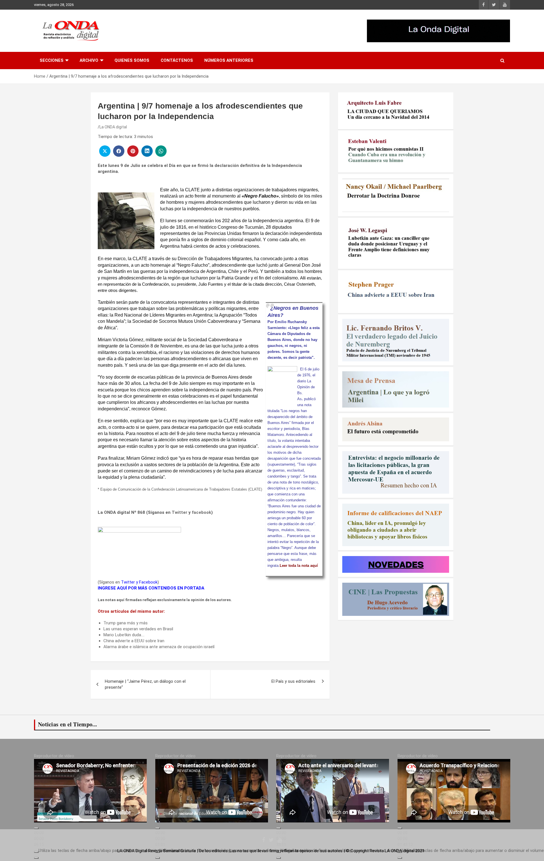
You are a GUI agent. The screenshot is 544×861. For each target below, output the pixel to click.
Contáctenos (177, 60)
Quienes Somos (131, 60)
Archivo (89, 60)
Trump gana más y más (125, 622)
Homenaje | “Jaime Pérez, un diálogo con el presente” (145, 684)
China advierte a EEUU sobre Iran (133, 640)
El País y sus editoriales (293, 681)
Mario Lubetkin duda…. (123, 634)
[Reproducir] (36, 828)
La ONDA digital (113, 127)
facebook (201, 512)
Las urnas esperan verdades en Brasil (138, 628)
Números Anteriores (228, 60)
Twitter (179, 512)
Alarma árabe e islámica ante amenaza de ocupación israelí (158, 646)
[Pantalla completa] (36, 858)
